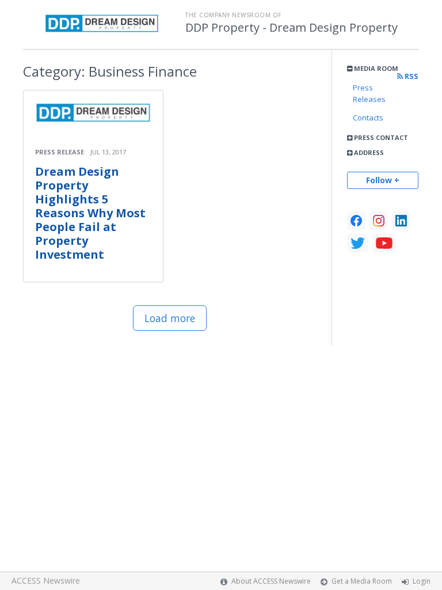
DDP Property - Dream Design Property (291, 27)
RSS (410, 76)
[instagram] (378, 220)
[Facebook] (356, 220)
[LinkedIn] (401, 220)
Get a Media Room (362, 581)
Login (421, 581)
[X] (357, 243)
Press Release (59, 152)
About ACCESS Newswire (271, 581)
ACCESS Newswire (46, 580)
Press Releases (369, 93)
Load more (169, 318)
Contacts (368, 117)
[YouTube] (384, 243)
